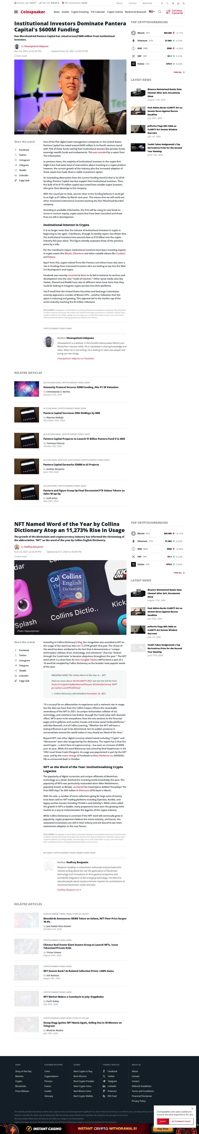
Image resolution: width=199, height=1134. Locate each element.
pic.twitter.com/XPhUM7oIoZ (65, 687)
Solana (51, 256)
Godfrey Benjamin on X (69, 889)
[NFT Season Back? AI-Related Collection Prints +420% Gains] (26, 973)
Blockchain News (52, 382)
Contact (133, 3)
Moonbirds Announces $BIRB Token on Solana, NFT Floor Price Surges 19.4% (84, 920)
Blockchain (20, 1086)
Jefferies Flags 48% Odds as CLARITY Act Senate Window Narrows (162, 129)
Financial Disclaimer (142, 1096)
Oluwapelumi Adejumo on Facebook (75, 358)
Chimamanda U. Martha (58, 391)
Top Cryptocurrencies (149, 22)
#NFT (114, 684)
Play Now (162, 1128)
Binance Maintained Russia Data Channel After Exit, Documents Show (165, 93)
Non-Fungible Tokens (86, 659)
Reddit (22, 170)
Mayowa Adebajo (55, 417)
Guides (65, 11)
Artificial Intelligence (69, 460)
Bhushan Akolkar (54, 1030)
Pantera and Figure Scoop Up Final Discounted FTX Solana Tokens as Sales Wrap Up (84, 492)
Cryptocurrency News (54, 328)
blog (80, 642)
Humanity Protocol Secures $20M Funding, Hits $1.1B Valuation (80, 387)
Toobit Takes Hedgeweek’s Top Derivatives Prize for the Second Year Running (165, 148)
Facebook (24, 149)
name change (69, 755)
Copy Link (24, 180)
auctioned (78, 786)
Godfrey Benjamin (55, 469)
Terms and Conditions (143, 1091)
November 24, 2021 (96, 693)
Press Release (22, 1091)
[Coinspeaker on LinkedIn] (178, 3)
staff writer (52, 498)
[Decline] (192, 1108)
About (119, 3)
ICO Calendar (98, 11)
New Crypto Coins (82, 1086)
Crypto (18, 1081)
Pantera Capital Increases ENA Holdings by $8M (71, 413)
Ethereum (78, 253)
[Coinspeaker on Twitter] (168, 3)
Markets (19, 1076)
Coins (47, 1071)
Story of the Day (81, 914)
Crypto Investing (80, 11)
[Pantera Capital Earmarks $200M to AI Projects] (26, 467)
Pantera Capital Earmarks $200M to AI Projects (71, 464)
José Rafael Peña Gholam (58, 926)
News (57, 11)
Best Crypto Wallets (83, 1096)
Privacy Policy (139, 1100)
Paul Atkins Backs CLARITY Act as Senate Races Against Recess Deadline (165, 111)
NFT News (48, 853)
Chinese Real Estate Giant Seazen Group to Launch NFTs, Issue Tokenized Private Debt (80, 946)
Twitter (23, 154)
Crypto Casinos (115, 11)
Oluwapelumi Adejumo (36, 46)
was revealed (100, 152)
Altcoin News (50, 408)
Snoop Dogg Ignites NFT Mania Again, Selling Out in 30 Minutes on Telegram (82, 1024)
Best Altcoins (80, 1076)
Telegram (24, 165)
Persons (48, 1081)
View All (178, 72)
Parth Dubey (52, 1001)
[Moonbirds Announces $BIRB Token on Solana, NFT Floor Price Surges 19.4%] (26, 921)
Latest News (141, 80)
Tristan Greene (53, 952)
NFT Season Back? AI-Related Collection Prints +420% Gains (78, 971)
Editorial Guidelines (141, 1086)
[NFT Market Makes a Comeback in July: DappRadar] (26, 999)
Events (47, 1086)
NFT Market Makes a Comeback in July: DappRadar (73, 996)
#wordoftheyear (84, 684)
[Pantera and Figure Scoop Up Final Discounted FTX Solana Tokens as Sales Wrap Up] (26, 493)
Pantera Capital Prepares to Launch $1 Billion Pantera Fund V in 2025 (84, 438)
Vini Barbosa (52, 975)
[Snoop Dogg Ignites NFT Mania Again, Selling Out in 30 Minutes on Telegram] (26, 1025)
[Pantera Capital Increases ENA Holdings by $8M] (26, 415)
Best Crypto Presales (84, 1081)
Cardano (120, 253)
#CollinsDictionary (102, 684)
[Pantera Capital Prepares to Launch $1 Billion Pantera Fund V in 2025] (26, 441)
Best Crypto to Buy (83, 1071)
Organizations (51, 1076)
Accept (163, 1121)
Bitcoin (68, 253)
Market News (82, 853)
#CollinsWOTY (80, 680)
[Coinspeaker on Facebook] (162, 3)
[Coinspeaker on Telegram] (173, 3)
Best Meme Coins (82, 1091)
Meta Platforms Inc (103, 755)
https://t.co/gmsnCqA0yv (63, 684)
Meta (83, 275)
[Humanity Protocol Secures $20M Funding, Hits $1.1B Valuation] (26, 389)
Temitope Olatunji (55, 443)
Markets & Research (135, 11)
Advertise (147, 3)
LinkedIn (23, 175)
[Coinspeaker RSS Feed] (184, 3)
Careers (135, 1081)
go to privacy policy (181, 1121)
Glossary (48, 1096)
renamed (73, 275)
